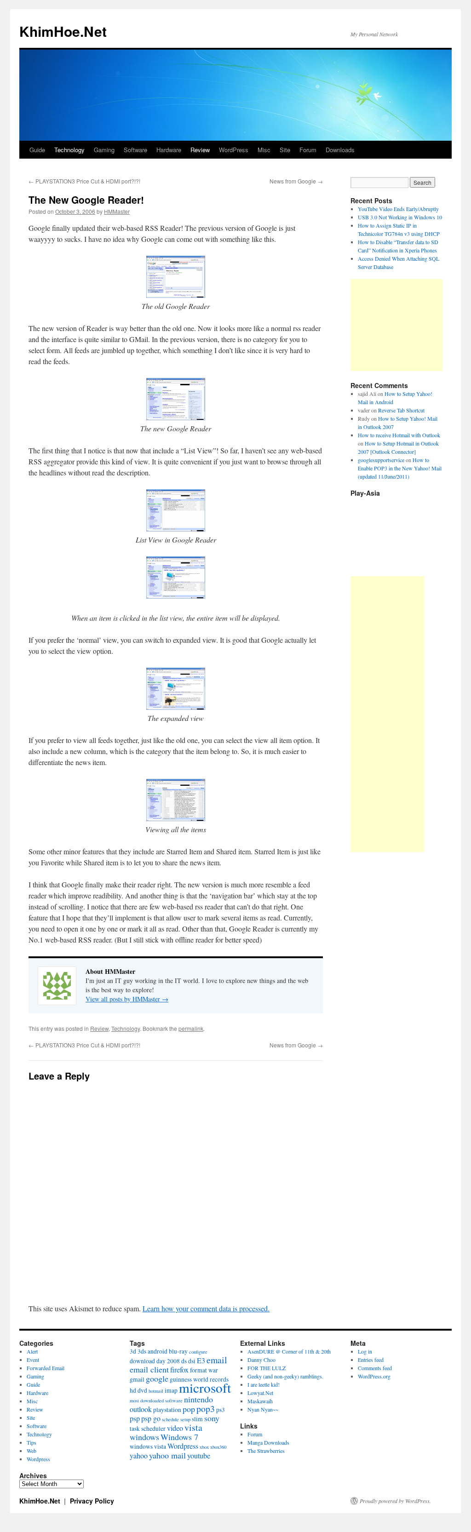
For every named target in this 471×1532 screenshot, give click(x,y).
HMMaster (117, 211)
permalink (190, 1028)
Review (200, 149)
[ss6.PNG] (175, 818)
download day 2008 (155, 1361)
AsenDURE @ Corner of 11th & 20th (289, 1351)
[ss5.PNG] (175, 595)
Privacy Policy (92, 1500)
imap (171, 1390)
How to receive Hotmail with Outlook (399, 435)
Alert (32, 1351)
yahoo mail (167, 1455)
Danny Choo (261, 1359)
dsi (191, 1361)
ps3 (220, 1410)
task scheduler (148, 1428)
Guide (37, 149)
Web (31, 1450)
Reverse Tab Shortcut (401, 410)
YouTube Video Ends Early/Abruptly (398, 208)
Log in (365, 1351)
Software (135, 149)
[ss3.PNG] (175, 528)
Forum (307, 149)
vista (193, 1427)
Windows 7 (179, 1436)
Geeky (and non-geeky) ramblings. (285, 1376)
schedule (170, 1419)
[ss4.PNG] (175, 707)
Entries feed (371, 1359)
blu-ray (178, 1351)
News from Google (296, 181)
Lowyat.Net (260, 1392)
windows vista (148, 1446)
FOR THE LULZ (266, 1368)
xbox (204, 1447)
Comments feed (375, 1368)
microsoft (205, 1387)
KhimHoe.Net (63, 31)
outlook (141, 1409)
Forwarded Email (45, 1368)
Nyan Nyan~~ (262, 1409)
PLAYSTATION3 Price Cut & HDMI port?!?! (84, 181)
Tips (31, 1442)
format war (204, 1370)
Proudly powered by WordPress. (395, 1500)
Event (33, 1359)
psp (135, 1418)
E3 (201, 1360)
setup (185, 1419)
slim (197, 1419)
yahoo (139, 1456)
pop (189, 1408)
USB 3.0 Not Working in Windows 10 (400, 217)
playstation (167, 1410)
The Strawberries (266, 1450)
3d (133, 1351)
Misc (264, 149)
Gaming (104, 149)
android (157, 1351)
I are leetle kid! (263, 1384)
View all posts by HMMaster (127, 999)
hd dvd (138, 1390)
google (157, 1378)
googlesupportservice (381, 459)
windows (144, 1436)
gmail (137, 1379)
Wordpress (38, 1459)
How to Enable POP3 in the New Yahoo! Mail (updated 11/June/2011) (400, 468)
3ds (142, 1351)
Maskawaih (260, 1401)
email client (149, 1369)
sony (211, 1417)
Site (285, 149)
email (217, 1360)
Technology (69, 149)
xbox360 (218, 1447)
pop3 (205, 1408)
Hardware (168, 149)
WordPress (233, 149)
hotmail (156, 1391)
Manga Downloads (268, 1442)
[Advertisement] (396, 325)
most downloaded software (156, 1400)
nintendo (198, 1399)
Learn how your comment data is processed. (206, 1308)
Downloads (340, 149)
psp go (151, 1418)
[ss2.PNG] (175, 417)
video (175, 1428)
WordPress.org (374, 1376)
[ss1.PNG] (175, 295)
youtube (198, 1456)
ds (184, 1361)
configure (198, 1352)
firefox (179, 1370)
